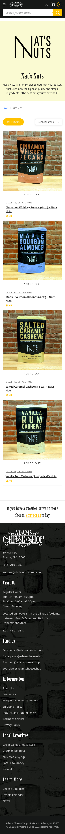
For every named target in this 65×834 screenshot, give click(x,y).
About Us (8, 688)
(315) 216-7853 (13, 564)
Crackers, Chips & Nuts (19, 202)
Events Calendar (13, 795)
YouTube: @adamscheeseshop (22, 668)
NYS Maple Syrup (14, 757)
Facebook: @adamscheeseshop (23, 650)
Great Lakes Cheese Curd (19, 744)
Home (5, 108)
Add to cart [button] (32, 194)
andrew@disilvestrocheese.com (23, 572)
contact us (33, 515)
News (6, 801)
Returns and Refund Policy (19, 712)
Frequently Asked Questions (21, 700)
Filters (15, 122)
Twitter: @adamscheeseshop (21, 662)
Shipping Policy (12, 706)
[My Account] (46, 4)
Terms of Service (14, 719)
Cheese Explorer (13, 788)
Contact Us (9, 694)
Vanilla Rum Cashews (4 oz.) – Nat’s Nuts (31, 476)
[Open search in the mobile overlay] (32, 12)
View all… (8, 769)
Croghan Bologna (14, 750)
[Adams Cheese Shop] (16, 4)
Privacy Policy (11, 725)
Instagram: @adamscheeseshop (23, 656)
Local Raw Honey (13, 763)
